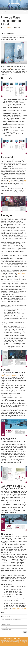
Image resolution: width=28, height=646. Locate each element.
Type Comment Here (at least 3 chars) (11, 619)
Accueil (3, 12)
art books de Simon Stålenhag (13, 180)
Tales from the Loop (6, 68)
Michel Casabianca (7, 27)
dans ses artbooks (11, 374)
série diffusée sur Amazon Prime (9, 375)
